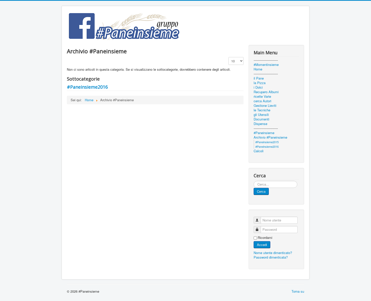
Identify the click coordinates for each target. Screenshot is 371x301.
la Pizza (260, 83)
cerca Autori (262, 101)
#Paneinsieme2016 (87, 87)
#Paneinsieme (264, 133)
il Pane (259, 78)
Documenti (261, 119)
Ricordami (265, 237)
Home (258, 69)
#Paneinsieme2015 (267, 142)
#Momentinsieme (266, 64)
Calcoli (258, 151)
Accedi (262, 244)
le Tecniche (262, 110)
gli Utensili (261, 114)
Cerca (261, 191)
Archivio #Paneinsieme (270, 137)
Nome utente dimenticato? (273, 252)
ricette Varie (262, 96)
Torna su (298, 291)
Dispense (260, 123)
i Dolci (258, 87)
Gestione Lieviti (265, 105)
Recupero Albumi (266, 92)
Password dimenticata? (271, 257)
